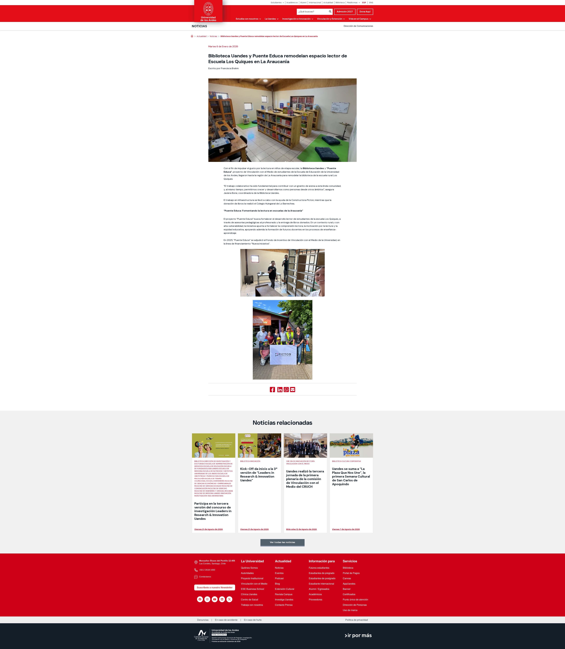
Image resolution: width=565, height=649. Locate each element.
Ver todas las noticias (282, 542)
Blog (277, 583)
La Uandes (270, 19)
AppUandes (349, 583)
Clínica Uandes (249, 594)
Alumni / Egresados (319, 589)
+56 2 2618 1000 (207, 570)
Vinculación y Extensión (329, 19)
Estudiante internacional (321, 583)
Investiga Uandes (284, 599)
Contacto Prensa (284, 604)
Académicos (292, 2)
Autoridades (247, 573)
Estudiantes (276, 2)
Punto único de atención (355, 599)
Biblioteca (340, 2)
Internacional (315, 2)
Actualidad (328, 2)
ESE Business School (252, 589)
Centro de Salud (249, 599)
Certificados (349, 594)
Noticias (199, 26)
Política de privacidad (356, 620)
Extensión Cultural (284, 589)
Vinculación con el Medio (254, 583)
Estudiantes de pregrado (321, 573)
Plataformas (352, 2)
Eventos (279, 573)
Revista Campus (283, 594)
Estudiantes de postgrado (322, 578)
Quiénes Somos (249, 567)
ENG (371, 2)
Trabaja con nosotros (252, 604)
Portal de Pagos (351, 573)
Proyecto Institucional (252, 578)
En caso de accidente (226, 620)
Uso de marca (350, 610)
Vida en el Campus (358, 19)
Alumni (303, 2)
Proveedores (315, 599)
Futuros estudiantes (319, 567)
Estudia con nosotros (247, 19)
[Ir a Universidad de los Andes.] (192, 36)
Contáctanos (205, 576)
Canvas (347, 578)
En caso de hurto (253, 620)
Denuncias (202, 620)
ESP (364, 2)
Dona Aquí (365, 11)
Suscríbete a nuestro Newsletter (214, 587)
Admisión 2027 (345, 11)
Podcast (279, 578)
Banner (346, 589)
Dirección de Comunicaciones (358, 26)
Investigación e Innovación (296, 19)
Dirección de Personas (355, 604)
